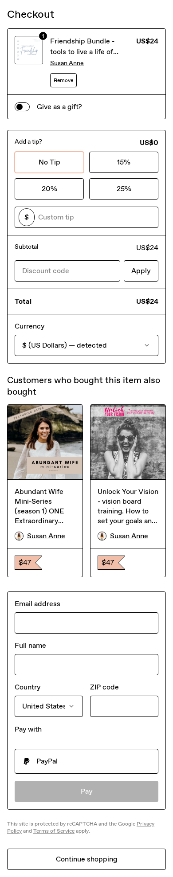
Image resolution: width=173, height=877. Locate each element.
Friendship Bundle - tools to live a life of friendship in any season (89, 52)
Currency (29, 326)
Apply (141, 270)
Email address (37, 603)
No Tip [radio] (49, 162)
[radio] (86, 761)
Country (27, 687)
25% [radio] (124, 188)
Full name (30, 645)
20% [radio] (49, 188)
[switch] (22, 106)
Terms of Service (54, 831)
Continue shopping (86, 859)
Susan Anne (67, 63)
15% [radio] (123, 162)
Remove (63, 80)
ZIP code (104, 687)
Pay (87, 791)
